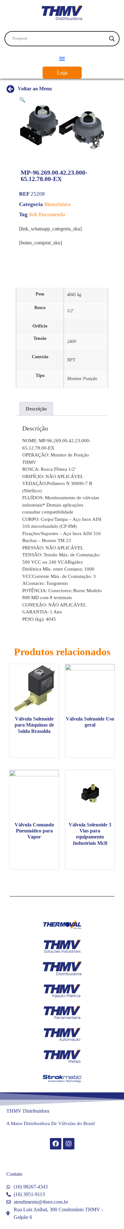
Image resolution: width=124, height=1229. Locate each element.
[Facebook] (55, 1143)
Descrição (36, 408)
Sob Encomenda (47, 214)
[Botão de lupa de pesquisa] (111, 38)
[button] (62, 58)
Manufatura (57, 204)
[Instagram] (68, 1143)
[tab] (36, 409)
